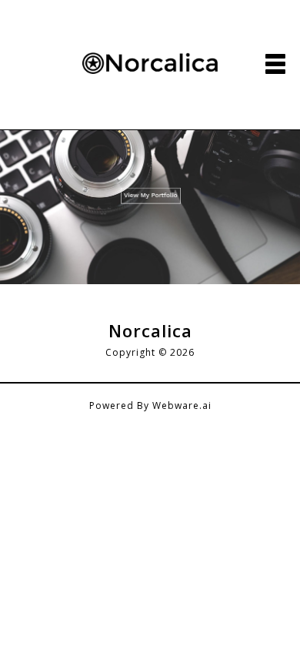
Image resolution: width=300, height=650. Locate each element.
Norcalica (150, 330)
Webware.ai (182, 405)
